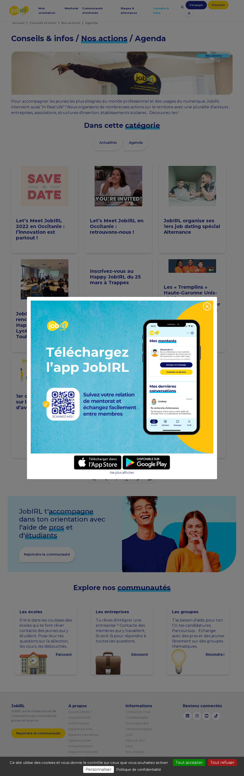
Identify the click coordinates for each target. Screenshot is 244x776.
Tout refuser (222, 762)
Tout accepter (189, 762)
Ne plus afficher (122, 472)
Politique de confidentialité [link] (138, 769)
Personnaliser (99, 769)
